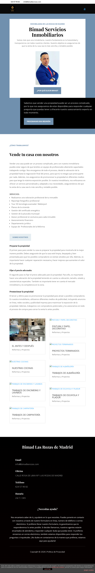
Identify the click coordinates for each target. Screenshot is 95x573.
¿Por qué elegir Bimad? (47, 90)
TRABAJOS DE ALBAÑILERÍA (66, 372)
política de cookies (58, 567)
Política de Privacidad (56, 552)
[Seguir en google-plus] (54, 558)
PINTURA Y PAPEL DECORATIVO (61, 327)
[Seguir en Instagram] (47, 558)
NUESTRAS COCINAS (22, 368)
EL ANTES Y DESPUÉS (23, 345)
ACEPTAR (47, 569)
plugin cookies (89, 570)
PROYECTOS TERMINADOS (65, 350)
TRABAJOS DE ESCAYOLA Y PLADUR (65, 396)
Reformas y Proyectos (21, 350)
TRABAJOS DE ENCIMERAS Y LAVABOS (26, 391)
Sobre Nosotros (20, 237)
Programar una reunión (38, 121)
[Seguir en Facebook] (41, 558)
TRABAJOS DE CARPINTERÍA (26, 414)
